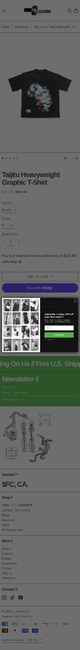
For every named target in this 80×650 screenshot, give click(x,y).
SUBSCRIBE (59, 335)
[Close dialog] (75, 300)
